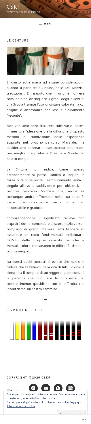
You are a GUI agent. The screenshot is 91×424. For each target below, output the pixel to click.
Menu (48, 24)
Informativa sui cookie (21, 406)
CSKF (14, 6)
